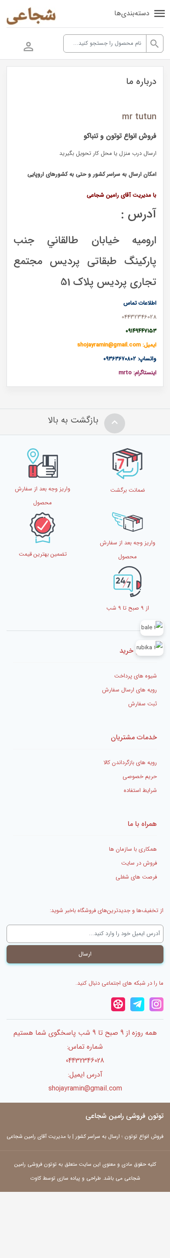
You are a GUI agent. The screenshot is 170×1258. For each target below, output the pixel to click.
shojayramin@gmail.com (85, 1088)
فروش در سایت (139, 863)
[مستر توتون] (31, 17)
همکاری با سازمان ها (133, 849)
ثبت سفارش (142, 703)
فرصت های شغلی (136, 877)
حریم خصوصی (139, 776)
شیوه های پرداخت (135, 676)
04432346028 (139, 317)
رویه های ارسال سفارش (129, 689)
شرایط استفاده (140, 790)
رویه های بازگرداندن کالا (130, 762)
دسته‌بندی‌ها (132, 13)
